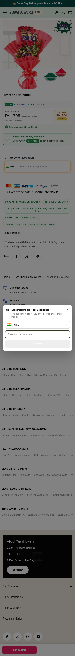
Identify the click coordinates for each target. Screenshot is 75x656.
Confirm (37, 343)
